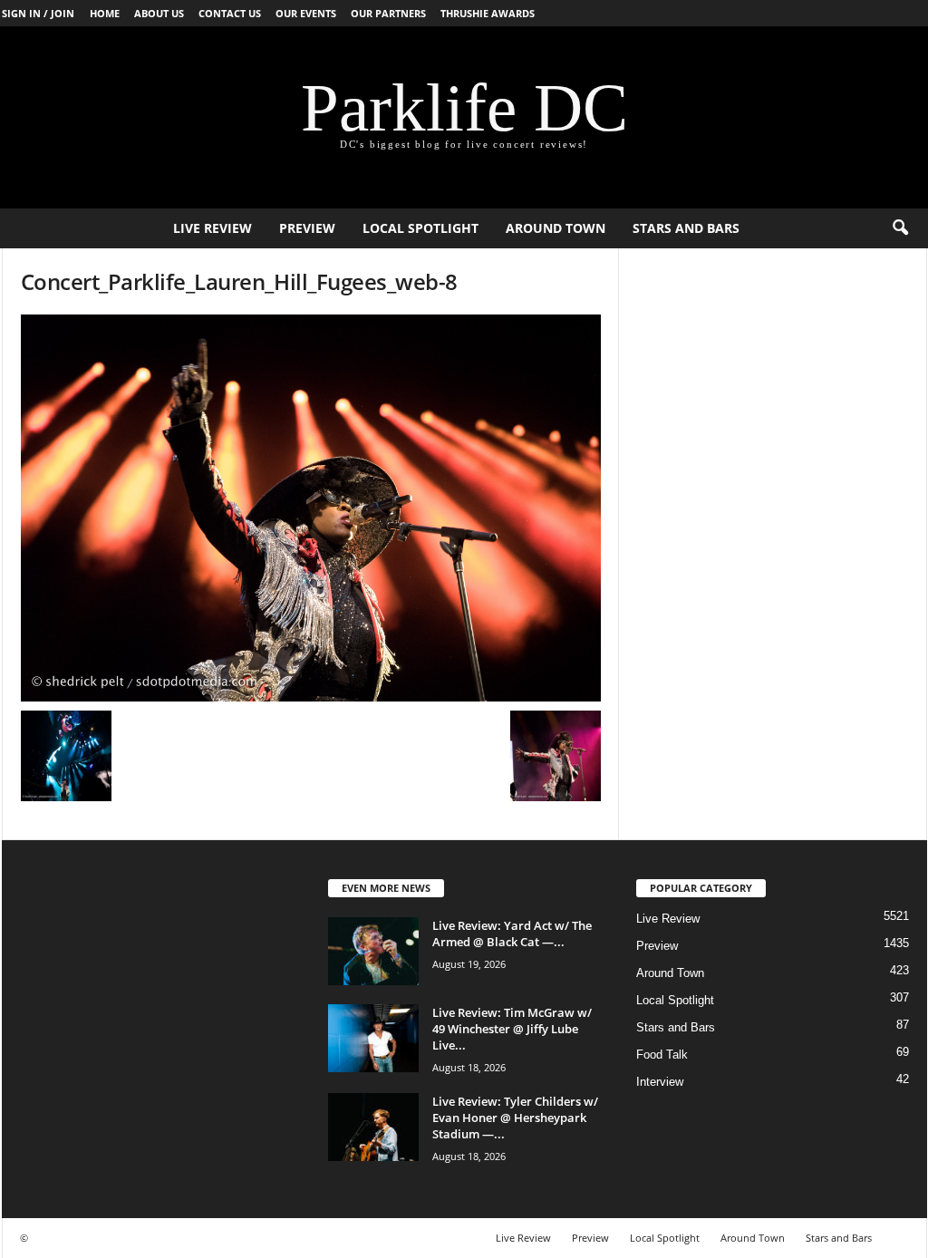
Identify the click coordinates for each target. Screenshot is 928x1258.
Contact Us (229, 13)
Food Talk (662, 1054)
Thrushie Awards (487, 13)
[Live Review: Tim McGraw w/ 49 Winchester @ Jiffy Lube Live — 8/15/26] (373, 1038)
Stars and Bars (686, 228)
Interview (659, 1082)
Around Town (555, 228)
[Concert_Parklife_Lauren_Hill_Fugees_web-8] (311, 508)
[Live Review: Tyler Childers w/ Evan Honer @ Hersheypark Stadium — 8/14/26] (373, 1127)
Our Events (306, 13)
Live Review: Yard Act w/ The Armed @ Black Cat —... (512, 933)
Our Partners (388, 13)
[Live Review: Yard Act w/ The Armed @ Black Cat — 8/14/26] (373, 951)
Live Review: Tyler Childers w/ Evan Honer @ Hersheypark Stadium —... (515, 1117)
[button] (900, 228)
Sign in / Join (38, 13)
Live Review (212, 228)
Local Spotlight (420, 228)
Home (105, 13)
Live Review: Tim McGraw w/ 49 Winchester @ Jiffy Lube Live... (512, 1028)
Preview (307, 228)
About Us (159, 13)
